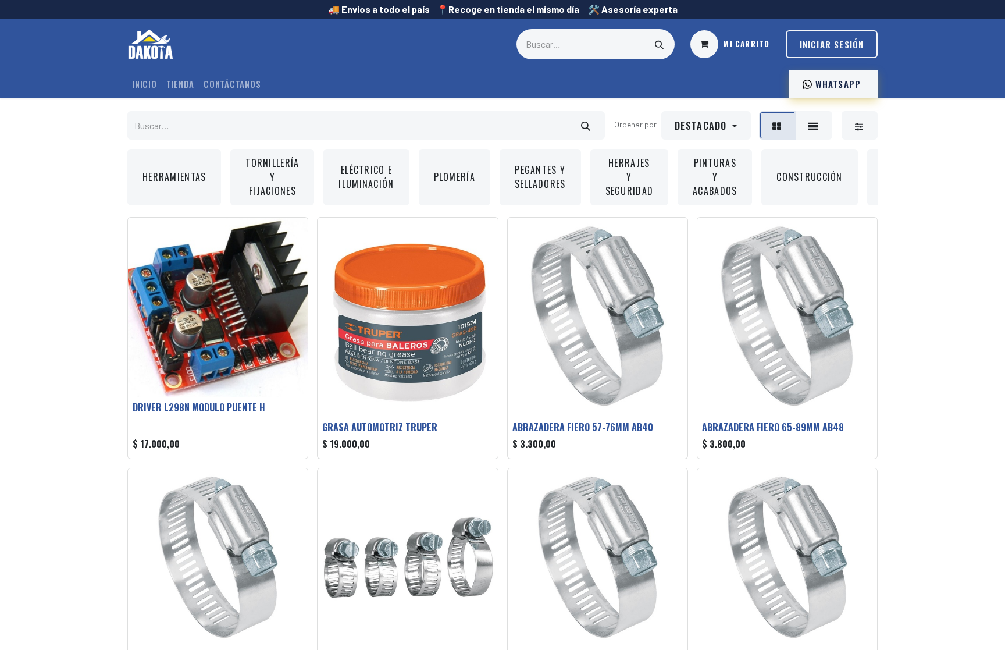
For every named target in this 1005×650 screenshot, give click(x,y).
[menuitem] (144, 84)
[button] (706, 125)
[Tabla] (777, 125)
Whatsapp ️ (838, 83)
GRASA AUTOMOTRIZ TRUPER (379, 427)
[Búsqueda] (659, 44)
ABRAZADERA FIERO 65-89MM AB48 (773, 427)
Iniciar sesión (832, 44)
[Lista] (813, 125)
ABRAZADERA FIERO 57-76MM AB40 (582, 427)
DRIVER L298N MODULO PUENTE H (199, 407)
